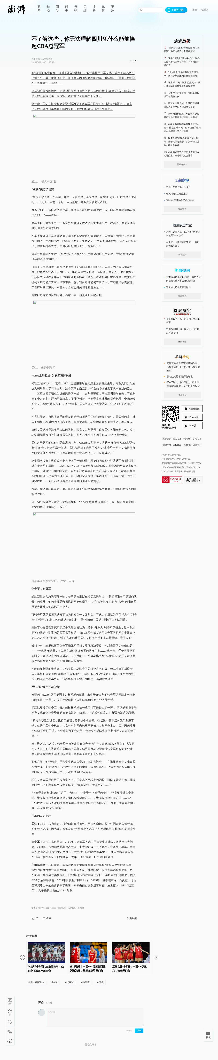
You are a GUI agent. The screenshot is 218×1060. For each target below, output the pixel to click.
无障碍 (204, 10)
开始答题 (182, 341)
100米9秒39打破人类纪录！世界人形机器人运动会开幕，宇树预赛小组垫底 (182, 62)
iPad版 (192, 425)
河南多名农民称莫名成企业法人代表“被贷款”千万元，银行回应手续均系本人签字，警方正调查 (182, 127)
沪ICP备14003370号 (171, 455)
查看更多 (182, 209)
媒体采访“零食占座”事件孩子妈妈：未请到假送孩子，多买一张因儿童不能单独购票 (181, 141)
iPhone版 (194, 417)
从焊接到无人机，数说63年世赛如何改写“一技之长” (183, 234)
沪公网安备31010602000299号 (176, 459)
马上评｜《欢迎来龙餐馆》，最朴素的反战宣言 (182, 244)
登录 (194, 9)
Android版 (194, 408)
